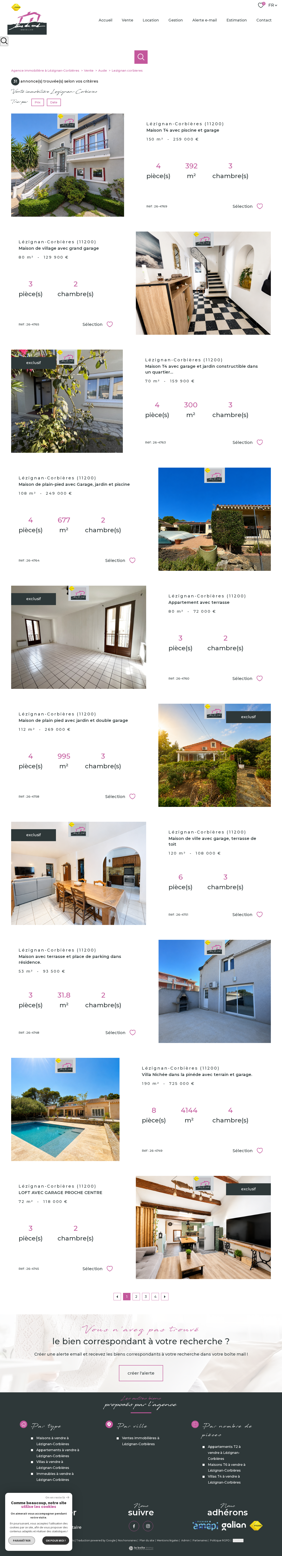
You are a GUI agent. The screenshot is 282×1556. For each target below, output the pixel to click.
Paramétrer (22, 1540)
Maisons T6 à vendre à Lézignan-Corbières (226, 1467)
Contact (264, 20)
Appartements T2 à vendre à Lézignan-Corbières (224, 1453)
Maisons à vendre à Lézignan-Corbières (52, 1441)
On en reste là (55, 1497)
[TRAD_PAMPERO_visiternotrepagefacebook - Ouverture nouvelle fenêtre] (134, 1526)
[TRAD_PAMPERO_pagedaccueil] (27, 33)
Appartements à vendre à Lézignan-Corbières (57, 1453)
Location (151, 20)
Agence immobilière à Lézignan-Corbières (45, 70)
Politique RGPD (220, 1540)
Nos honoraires (127, 1540)
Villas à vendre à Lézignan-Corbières (52, 1465)
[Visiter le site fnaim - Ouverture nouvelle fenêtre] (256, 1525)
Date (54, 102)
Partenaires (200, 1540)
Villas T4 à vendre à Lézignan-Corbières (224, 1479)
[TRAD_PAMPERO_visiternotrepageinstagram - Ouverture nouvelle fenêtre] (148, 1526)
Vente (127, 20)
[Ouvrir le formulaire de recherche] (4, 41)
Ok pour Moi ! (56, 1540)
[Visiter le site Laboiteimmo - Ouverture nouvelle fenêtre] (141, 1549)
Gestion (176, 20)
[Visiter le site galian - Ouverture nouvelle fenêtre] (234, 1525)
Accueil (105, 20)
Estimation (236, 20)
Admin (185, 1540)
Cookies (238, 1540)
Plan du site (147, 1540)
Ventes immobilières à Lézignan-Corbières (140, 1441)
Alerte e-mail (205, 20)
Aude (102, 70)
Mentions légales (167, 1540)
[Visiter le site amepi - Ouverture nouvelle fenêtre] (205, 1525)
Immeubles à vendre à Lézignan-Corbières (55, 1477)
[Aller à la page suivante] (164, 1296)
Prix (37, 102)
